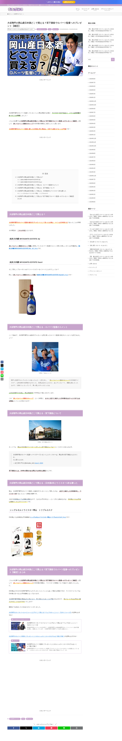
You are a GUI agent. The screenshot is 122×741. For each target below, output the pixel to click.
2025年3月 (92, 127)
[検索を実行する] (113, 59)
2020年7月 (92, 179)
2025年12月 (92, 101)
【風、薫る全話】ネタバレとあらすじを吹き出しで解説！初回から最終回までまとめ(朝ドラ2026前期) (101, 258)
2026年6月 (92, 86)
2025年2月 (92, 131)
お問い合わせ (93, 263)
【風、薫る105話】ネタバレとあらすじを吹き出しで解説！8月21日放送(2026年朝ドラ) (101, 51)
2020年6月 (92, 183)
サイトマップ (93, 267)
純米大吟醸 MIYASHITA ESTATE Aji (30, 179)
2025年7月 (92, 112)
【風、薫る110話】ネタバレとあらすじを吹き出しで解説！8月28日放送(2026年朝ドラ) (101, 35)
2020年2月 (92, 194)
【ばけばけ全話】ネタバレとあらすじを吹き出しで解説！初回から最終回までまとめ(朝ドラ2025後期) (101, 223)
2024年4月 (92, 168)
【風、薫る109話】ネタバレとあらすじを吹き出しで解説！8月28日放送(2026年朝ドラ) (101, 40)
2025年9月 (92, 108)
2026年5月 (92, 90)
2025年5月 (92, 120)
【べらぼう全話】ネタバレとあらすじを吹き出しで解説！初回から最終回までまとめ (101, 230)
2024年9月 (92, 149)
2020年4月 (92, 187)
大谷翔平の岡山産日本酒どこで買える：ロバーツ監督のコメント (38, 185)
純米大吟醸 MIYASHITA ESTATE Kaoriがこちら (52, 275)
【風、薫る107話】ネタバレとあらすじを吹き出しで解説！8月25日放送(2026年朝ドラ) (101, 29)
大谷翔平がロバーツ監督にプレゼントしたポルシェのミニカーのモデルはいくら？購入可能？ (52, 645)
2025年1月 (92, 134)
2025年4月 (92, 123)
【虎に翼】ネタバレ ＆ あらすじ (98, 245)
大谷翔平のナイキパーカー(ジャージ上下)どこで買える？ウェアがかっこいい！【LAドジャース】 (40, 612)
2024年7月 (92, 157)
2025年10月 (92, 105)
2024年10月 (92, 146)
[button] (13, 728)
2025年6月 (92, 116)
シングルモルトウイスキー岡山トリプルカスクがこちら (48, 517)
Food (50, 29)
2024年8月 (92, 153)
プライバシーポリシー (95, 271)
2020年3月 (92, 190)
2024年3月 (92, 172)
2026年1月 (92, 97)
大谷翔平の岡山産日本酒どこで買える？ (30, 177)
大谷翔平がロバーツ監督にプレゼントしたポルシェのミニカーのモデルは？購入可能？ (37, 636)
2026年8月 (92, 78)
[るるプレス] (15, 9)
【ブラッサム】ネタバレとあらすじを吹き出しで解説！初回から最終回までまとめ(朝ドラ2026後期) (101, 236)
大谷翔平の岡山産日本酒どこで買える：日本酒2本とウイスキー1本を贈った (41, 191)
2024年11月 (92, 142)
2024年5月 (92, 164)
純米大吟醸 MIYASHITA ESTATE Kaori (31, 182)
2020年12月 (92, 175)
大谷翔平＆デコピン (41, 29)
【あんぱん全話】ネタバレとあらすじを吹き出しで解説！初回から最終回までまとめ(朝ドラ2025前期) (101, 216)
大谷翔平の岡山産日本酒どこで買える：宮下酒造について (36, 188)
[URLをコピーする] (77, 728)
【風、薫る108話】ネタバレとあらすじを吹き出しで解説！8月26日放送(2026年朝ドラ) (101, 46)
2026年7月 (92, 82)
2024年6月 (92, 160)
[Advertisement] (45, 93)
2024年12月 (92, 138)
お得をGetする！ (69, 2)
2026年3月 (92, 93)
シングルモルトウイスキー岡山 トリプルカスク (34, 193)
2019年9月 (92, 198)
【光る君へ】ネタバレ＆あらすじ (98, 241)
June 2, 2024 (39, 463)
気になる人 (55, 29)
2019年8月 (92, 202)
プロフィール (93, 275)
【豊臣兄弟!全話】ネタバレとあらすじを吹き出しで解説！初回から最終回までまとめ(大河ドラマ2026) (101, 250)
